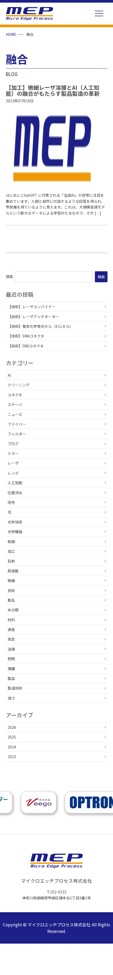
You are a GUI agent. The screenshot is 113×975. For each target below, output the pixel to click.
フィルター (17, 433)
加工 (11, 551)
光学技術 (15, 522)
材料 (11, 619)
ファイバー (17, 424)
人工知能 (15, 482)
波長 (11, 629)
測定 (11, 639)
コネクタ (15, 394)
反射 (11, 560)
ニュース (15, 414)
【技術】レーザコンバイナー (31, 306)
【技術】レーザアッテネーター (33, 316)
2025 (12, 737)
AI (9, 375)
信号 (11, 502)
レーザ (13, 463)
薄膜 (11, 668)
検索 (9, 277)
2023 (12, 756)
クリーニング (19, 384)
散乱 (11, 600)
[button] (99, 13)
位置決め (15, 492)
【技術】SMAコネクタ (26, 336)
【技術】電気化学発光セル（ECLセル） (40, 326)
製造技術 (15, 688)
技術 (11, 590)
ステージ (15, 404)
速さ (11, 698)
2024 (12, 746)
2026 (12, 727)
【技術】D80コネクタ (26, 345)
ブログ (13, 443)
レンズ (13, 473)
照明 (11, 658)
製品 (11, 678)
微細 (11, 580)
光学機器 (15, 531)
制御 (11, 541)
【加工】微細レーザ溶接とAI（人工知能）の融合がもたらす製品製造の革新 (53, 90)
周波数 (13, 570)
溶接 (11, 649)
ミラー (13, 453)
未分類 (13, 609)
